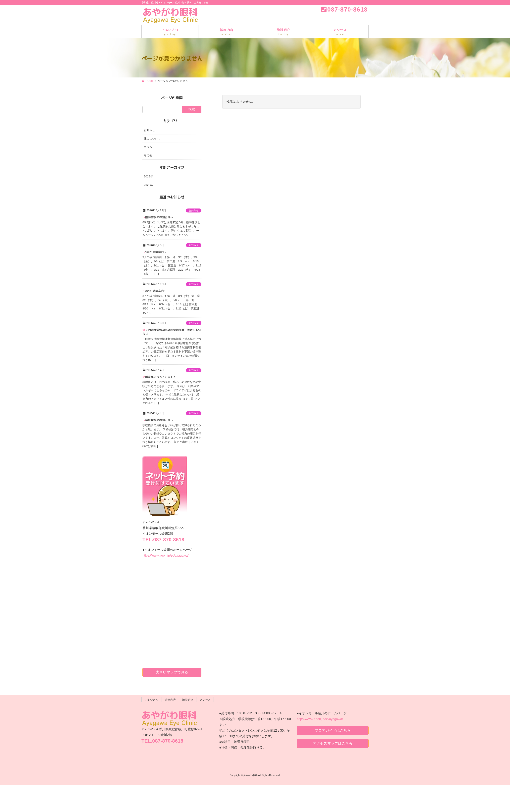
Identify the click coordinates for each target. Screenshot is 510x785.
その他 (148, 155)
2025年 (148, 185)
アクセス (205, 699)
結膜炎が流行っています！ (159, 377)
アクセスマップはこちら (332, 743)
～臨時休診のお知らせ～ (157, 217)
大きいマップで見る (172, 672)
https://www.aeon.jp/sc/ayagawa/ (165, 555)
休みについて (152, 138)
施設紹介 (187, 699)
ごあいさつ (152, 699)
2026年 (148, 176)
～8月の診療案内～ (154, 291)
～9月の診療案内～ (154, 252)
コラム (148, 147)
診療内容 (170, 699)
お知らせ (149, 130)
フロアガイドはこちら (333, 730)
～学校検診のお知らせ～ (157, 420)
